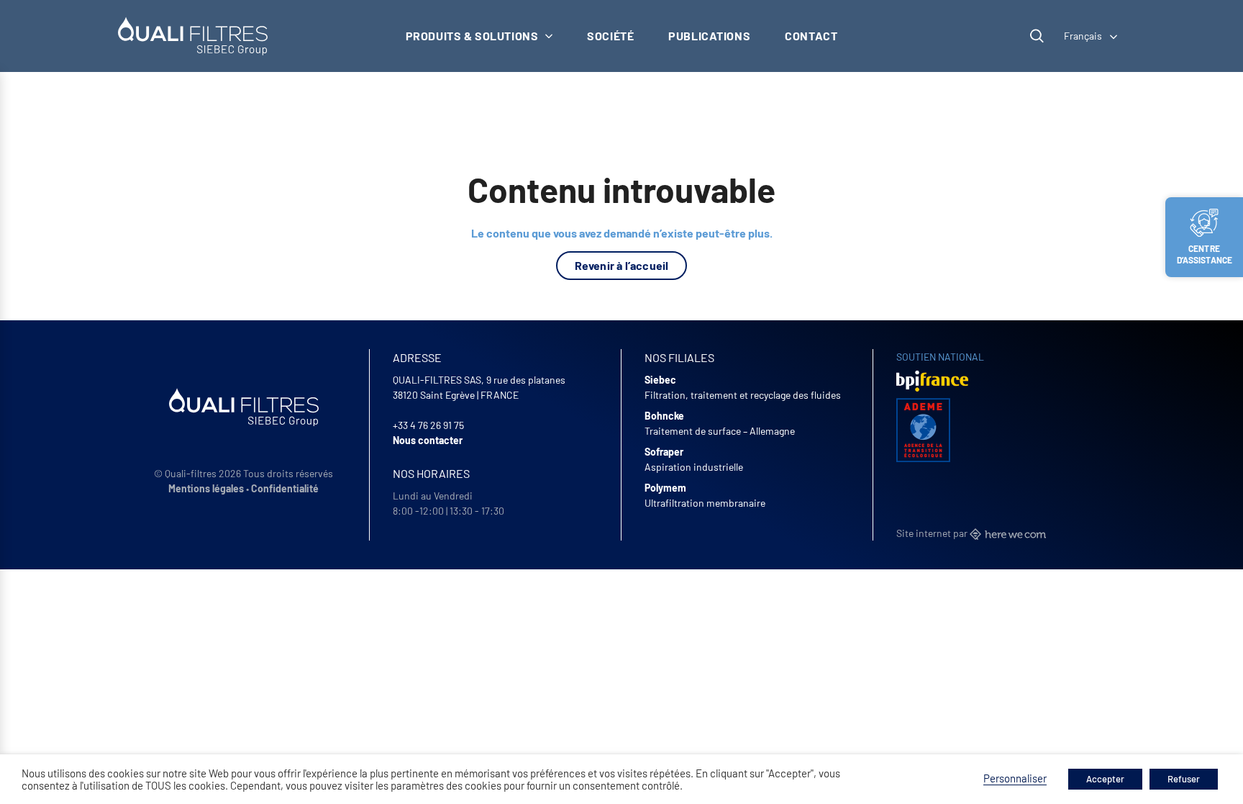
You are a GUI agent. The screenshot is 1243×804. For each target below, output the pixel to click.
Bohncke (664, 416)
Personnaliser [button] (1015, 778)
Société (610, 35)
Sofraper (664, 452)
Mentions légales (206, 488)
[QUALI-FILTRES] (193, 36)
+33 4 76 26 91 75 (428, 425)
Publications (709, 35)
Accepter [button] (1105, 779)
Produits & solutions (472, 35)
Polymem (665, 488)
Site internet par (933, 533)
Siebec (660, 380)
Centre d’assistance (1205, 254)
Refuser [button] (1183, 779)
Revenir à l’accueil (622, 265)
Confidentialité (285, 488)
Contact (811, 35)
